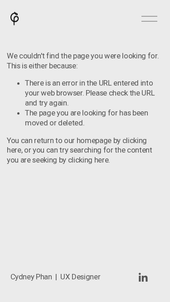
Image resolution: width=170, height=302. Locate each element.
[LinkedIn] (142, 277)
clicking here (88, 159)
